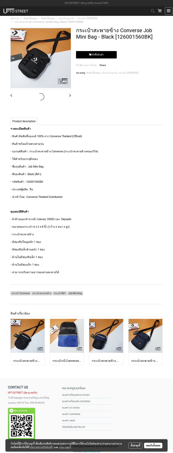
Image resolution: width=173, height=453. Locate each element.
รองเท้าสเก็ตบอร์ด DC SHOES (76, 395)
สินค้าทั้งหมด (93, 72)
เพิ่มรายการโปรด (87, 65)
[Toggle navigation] (168, 11)
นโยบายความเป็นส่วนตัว (41, 447)
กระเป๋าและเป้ (109, 72)
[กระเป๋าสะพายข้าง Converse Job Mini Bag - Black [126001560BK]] (41, 58)
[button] (151, 11)
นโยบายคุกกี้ (65, 447)
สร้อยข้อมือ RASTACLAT (73, 427)
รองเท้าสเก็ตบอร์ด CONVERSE (76, 401)
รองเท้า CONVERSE (71, 414)
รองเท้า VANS (68, 420)
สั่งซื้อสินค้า (98, 54)
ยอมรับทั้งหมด (153, 445)
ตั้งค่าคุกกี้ (135, 445)
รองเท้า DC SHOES (71, 407)
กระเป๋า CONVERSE (128, 72)
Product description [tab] (24, 121)
